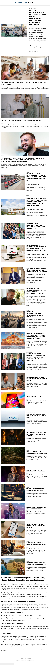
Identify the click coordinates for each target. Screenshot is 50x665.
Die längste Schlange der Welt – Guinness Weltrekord (36, 452)
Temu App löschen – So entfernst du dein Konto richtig (35, 526)
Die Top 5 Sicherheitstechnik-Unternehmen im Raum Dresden (34, 314)
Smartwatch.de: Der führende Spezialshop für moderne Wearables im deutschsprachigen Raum (36, 248)
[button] (1, 3)
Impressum (21, 658)
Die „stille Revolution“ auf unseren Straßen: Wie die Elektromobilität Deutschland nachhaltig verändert (38, 17)
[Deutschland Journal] (25, 3)
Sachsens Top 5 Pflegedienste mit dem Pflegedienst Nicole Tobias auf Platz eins (36, 226)
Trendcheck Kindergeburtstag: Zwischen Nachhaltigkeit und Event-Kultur (24, 83)
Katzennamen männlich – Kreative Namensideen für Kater (36, 544)
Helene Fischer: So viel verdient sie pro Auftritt (35, 471)
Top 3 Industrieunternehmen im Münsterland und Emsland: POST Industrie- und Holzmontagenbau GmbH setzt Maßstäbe (36, 201)
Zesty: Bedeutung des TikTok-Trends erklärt (34, 397)
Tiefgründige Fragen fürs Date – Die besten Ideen (35, 489)
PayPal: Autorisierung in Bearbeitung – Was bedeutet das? (37, 415)
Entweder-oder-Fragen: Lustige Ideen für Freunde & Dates (36, 378)
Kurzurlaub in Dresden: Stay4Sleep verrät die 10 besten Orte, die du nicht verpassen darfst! (35, 336)
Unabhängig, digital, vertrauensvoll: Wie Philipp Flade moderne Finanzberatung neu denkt (37, 291)
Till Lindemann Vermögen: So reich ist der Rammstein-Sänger (36, 434)
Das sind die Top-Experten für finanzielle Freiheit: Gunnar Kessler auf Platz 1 (36, 270)
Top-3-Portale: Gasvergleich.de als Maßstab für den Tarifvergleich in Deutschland (21, 121)
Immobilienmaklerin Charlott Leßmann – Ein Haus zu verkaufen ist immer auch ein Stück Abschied (35, 357)
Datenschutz (28, 658)
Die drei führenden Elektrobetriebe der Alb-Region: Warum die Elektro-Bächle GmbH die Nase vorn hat (36, 177)
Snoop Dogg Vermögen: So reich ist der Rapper (36, 508)
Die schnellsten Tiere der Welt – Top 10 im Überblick (36, 563)
